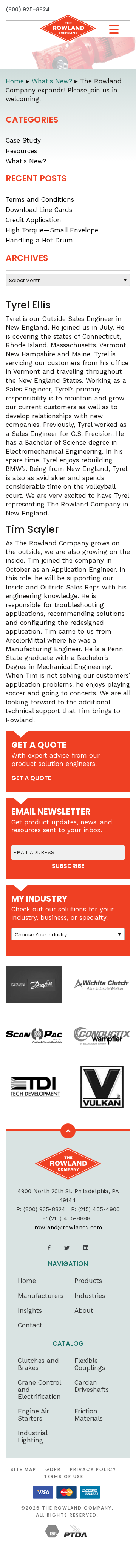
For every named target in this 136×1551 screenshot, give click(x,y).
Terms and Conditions (40, 199)
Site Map (23, 1469)
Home (27, 1280)
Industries (89, 1295)
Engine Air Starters (33, 1414)
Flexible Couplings (89, 1364)
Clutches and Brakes (38, 1364)
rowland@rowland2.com (68, 1227)
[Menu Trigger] (114, 29)
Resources (21, 151)
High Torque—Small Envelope (52, 230)
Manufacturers (40, 1295)
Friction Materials (88, 1414)
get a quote (31, 778)
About (83, 1310)
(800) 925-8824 (28, 9)
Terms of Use (63, 1476)
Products (88, 1280)
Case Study (23, 140)
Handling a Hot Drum (39, 240)
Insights (30, 1310)
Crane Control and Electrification (39, 1389)
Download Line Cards (39, 209)
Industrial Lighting (32, 1436)
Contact (30, 1325)
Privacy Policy (93, 1469)
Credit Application (33, 220)
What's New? (26, 161)
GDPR (53, 1469)
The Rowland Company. (78, 1508)
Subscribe (68, 866)
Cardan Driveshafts (91, 1386)
